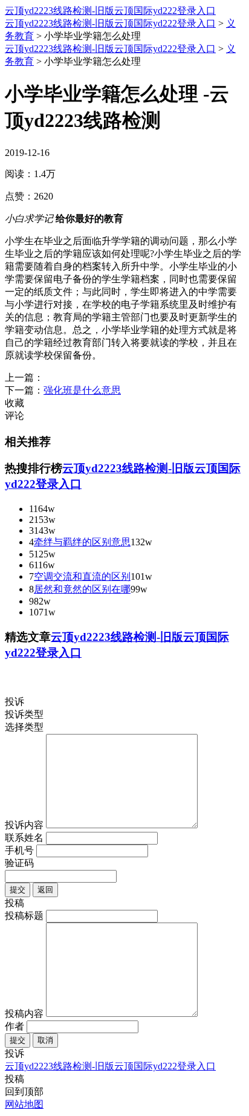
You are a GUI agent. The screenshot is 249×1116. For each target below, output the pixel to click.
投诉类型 (24, 714)
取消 (45, 1040)
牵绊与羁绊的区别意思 (82, 542)
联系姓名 (24, 837)
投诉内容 (24, 825)
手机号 (19, 850)
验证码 (19, 863)
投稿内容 (24, 1013)
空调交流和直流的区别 (82, 576)
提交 (17, 889)
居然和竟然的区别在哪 (82, 589)
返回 (45, 889)
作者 (14, 1026)
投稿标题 (24, 915)
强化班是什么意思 (82, 390)
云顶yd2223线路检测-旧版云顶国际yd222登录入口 (110, 10)
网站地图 (24, 1104)
